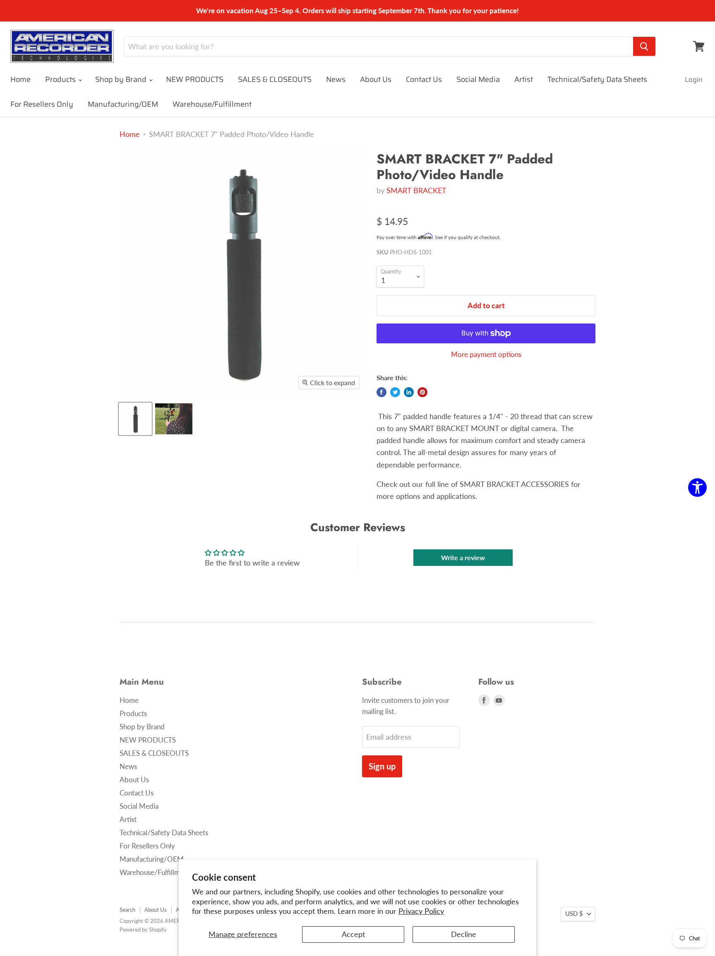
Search (127, 909)
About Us (375, 79)
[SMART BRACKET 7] (135, 419)
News (336, 79)
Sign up (382, 766)
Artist (523, 79)
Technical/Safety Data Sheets (597, 79)
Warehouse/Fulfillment (212, 104)
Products (61, 79)
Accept (353, 934)
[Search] (644, 46)
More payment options (486, 354)
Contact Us (424, 79)
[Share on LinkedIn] (409, 392)
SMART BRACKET (416, 190)
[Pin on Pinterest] (422, 392)
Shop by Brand (121, 79)
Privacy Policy (421, 910)
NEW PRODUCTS (194, 79)
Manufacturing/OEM (123, 104)
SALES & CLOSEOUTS (275, 79)
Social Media (478, 79)
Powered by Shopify (143, 929)
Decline (463, 934)
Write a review (463, 557)
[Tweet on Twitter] (395, 392)
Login (694, 79)
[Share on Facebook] (381, 392)
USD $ (574, 913)
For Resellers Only (41, 104)
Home (20, 79)
